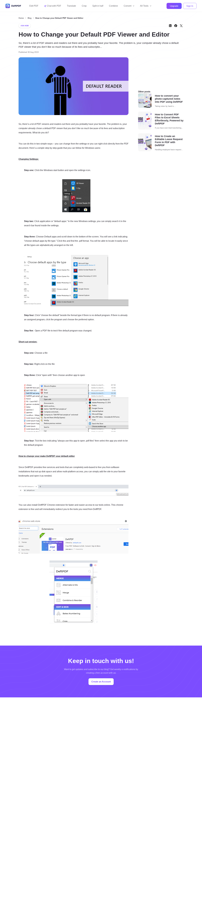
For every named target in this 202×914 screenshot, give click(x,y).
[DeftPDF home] (13, 6)
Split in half (97, 6)
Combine (113, 6)
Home (21, 18)
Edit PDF (33, 6)
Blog (29, 18)
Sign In (189, 6)
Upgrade (174, 6)
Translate (71, 6)
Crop (84, 6)
